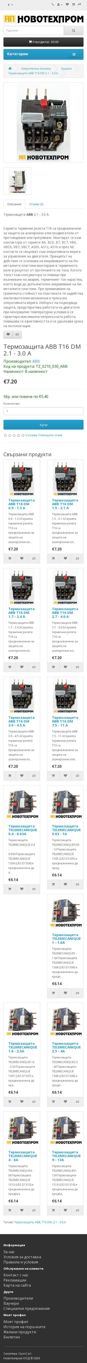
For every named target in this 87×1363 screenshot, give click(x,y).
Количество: (11, 404)
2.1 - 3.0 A (59, 1222)
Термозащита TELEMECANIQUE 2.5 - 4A (66, 1047)
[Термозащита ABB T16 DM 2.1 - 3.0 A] (43, 122)
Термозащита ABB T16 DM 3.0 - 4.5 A (21, 721)
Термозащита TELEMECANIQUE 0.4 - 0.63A (22, 830)
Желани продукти (19, 1331)
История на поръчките (24, 1326)
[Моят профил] (60, 5)
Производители (18, 1298)
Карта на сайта (17, 1285)
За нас (9, 1251)
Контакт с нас (15, 1275)
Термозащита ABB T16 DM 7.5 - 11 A (65, 721)
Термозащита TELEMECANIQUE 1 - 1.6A (66, 938)
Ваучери (11, 1303)
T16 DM (47, 1222)
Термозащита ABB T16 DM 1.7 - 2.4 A (21, 612)
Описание (14, 204)
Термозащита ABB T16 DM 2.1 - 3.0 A (33, 73)
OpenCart (24, 1354)
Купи (44, 424)
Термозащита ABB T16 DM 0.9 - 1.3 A (21, 504)
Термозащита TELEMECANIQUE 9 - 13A (66, 1156)
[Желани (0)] (67, 5)
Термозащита (23, 1222)
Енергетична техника (36, 69)
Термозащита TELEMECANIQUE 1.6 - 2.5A (22, 1047)
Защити (66, 69)
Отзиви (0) (36, 204)
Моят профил (15, 1321)
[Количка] (73, 5)
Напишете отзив (50, 435)
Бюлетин (11, 1337)
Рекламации (14, 1280)
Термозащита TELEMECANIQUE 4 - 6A (22, 1156)
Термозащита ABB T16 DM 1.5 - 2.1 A (65, 504)
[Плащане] (79, 5)
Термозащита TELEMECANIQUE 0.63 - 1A (66, 830)
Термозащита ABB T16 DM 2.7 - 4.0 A (65, 612)
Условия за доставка (22, 1256)
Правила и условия (20, 1262)
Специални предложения (26, 1308)
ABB (36, 361)
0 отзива (31, 435)
